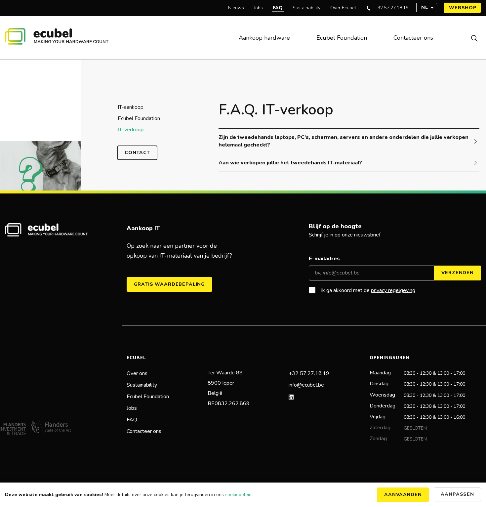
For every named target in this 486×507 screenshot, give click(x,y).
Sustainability (306, 8)
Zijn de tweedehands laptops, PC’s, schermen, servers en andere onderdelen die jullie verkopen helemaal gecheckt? (343, 141)
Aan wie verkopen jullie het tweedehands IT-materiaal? (290, 162)
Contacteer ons (413, 38)
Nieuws (236, 8)
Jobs (258, 8)
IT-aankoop (130, 107)
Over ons (137, 373)
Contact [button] (137, 152)
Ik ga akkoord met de (368, 290)
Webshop (463, 8)
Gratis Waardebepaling (169, 284)
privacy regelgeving (393, 290)
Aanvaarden (403, 494)
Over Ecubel (343, 8)
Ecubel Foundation (341, 38)
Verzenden (457, 273)
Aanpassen (457, 494)
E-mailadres (324, 258)
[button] (466, 38)
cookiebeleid (238, 494)
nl (424, 7)
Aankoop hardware (264, 38)
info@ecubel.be (306, 385)
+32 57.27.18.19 (391, 8)
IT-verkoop (130, 129)
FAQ (278, 8)
